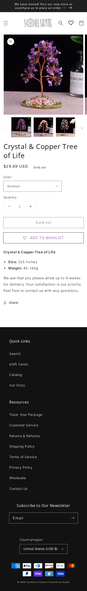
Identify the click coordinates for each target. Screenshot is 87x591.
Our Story (17, 385)
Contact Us (18, 489)
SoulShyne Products (37, 582)
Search (15, 354)
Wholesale (17, 478)
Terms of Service (23, 457)
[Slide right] (82, 128)
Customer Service (24, 425)
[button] (6, 23)
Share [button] (13, 302)
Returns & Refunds (24, 436)
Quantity (9, 197)
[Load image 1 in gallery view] (21, 127)
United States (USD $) (40, 549)
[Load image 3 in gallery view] (65, 127)
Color (7, 177)
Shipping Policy (22, 446)
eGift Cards (18, 364)
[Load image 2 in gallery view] (43, 127)
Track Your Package (25, 415)
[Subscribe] (73, 518)
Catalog (15, 375)
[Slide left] (5, 128)
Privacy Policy (20, 467)
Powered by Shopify (59, 582)
